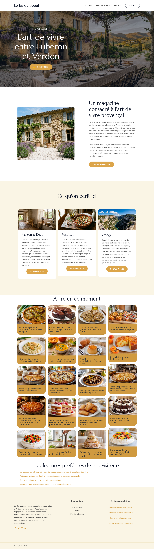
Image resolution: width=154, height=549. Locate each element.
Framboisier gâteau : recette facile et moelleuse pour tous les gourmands (61, 422)
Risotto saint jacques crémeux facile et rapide (30, 360)
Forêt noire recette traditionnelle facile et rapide (120, 420)
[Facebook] (15, 528)
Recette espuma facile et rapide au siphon (60, 453)
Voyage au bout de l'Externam (120, 523)
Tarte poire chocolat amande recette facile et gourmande (60, 390)
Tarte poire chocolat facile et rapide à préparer (92, 391)
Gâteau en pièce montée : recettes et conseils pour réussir (92, 454)
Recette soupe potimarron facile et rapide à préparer (61, 360)
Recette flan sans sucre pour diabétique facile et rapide (91, 361)
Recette (88, 5)
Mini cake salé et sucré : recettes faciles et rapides (122, 328)
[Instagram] (22, 528)
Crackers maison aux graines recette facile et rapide (91, 329)
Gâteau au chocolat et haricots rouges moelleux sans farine (60, 329)
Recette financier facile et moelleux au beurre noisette (91, 422)
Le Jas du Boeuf (26, 5)
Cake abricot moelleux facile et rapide (120, 358)
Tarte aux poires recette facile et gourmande (30, 389)
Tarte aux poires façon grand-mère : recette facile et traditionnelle (122, 388)
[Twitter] (18, 528)
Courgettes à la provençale (120, 518)
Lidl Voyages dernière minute (120, 507)
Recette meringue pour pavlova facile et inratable (30, 453)
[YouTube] (25, 528)
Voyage (117, 5)
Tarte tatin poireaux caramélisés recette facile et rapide (30, 329)
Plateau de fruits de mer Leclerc (120, 513)
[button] (132, 5)
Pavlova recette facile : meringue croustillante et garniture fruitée (121, 452)
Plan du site (77, 507)
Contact (77, 511)
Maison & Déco (103, 5)
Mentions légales (77, 514)
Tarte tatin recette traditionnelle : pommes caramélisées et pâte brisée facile (30, 421)
